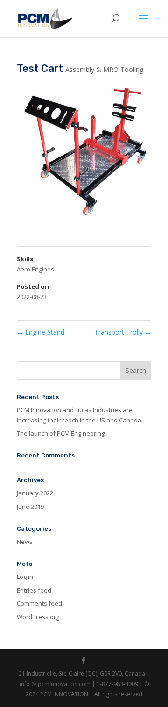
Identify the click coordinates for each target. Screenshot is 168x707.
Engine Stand (40, 332)
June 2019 (30, 506)
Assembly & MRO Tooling (104, 69)
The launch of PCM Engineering (61, 433)
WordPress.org (38, 617)
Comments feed (39, 603)
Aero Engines (35, 269)
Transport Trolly (122, 332)
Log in (25, 576)
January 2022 (35, 493)
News (25, 541)
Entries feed (34, 590)
